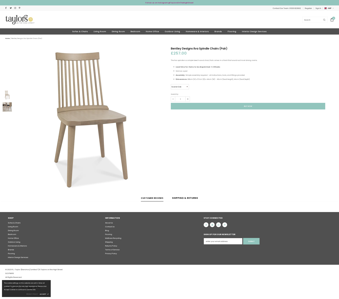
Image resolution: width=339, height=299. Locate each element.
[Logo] (19, 20)
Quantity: (175, 94)
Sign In (318, 8)
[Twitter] (11, 8)
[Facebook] (7, 8)
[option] (91, 118)
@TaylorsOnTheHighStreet (181, 2)
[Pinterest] (20, 8)
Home (7, 38)
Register (308, 8)
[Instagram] (16, 8)
